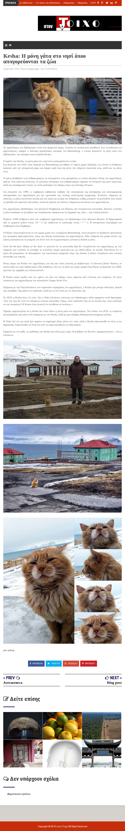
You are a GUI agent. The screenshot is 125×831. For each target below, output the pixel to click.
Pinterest (89, 663)
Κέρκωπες (68, 3)
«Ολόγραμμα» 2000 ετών (20, 3)
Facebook (37, 663)
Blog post (114, 683)
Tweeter (55, 663)
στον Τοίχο (62, 826)
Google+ (72, 663)
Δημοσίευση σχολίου (18, 794)
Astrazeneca (12, 683)
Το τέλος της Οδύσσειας (47, 3)
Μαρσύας (82, 3)
